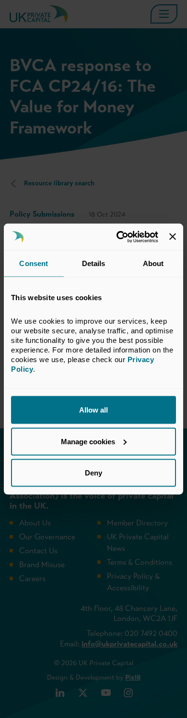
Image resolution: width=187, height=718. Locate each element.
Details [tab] (93, 263)
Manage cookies (88, 441)
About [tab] (153, 263)
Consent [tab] (33, 263)
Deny (93, 473)
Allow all (93, 410)
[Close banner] (172, 236)
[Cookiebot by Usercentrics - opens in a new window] (119, 237)
